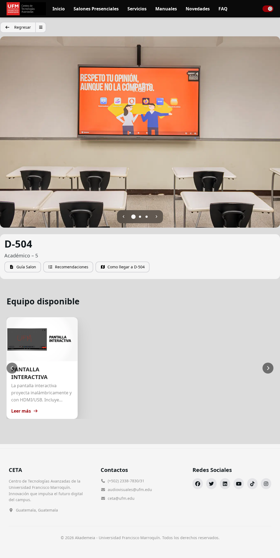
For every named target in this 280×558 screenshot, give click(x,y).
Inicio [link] (58, 9)
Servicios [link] (137, 9)
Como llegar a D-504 (126, 266)
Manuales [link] (166, 9)
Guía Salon (26, 266)
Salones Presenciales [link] (96, 9)
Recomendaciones (71, 266)
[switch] (267, 8)
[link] (26, 8)
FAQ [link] (223, 9)
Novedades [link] (198, 9)
